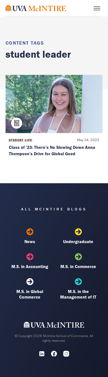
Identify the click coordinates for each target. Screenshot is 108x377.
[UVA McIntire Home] (54, 326)
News (29, 241)
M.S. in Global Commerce (29, 294)
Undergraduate (78, 241)
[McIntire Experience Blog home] (36, 8)
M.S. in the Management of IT (78, 294)
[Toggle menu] (96, 8)
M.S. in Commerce (78, 266)
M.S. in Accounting (29, 266)
